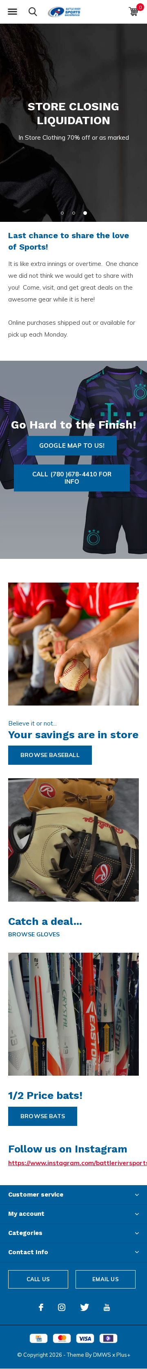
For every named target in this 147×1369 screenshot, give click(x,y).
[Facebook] (41, 1307)
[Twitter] (84, 1307)
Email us (105, 1279)
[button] (12, 12)
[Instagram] (61, 1307)
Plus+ (123, 1354)
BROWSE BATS (42, 1116)
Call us (38, 1279)
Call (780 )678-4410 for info (72, 477)
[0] (133, 11)
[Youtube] (107, 1307)
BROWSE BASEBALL (50, 755)
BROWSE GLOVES (34, 934)
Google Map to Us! (72, 445)
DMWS (102, 1354)
